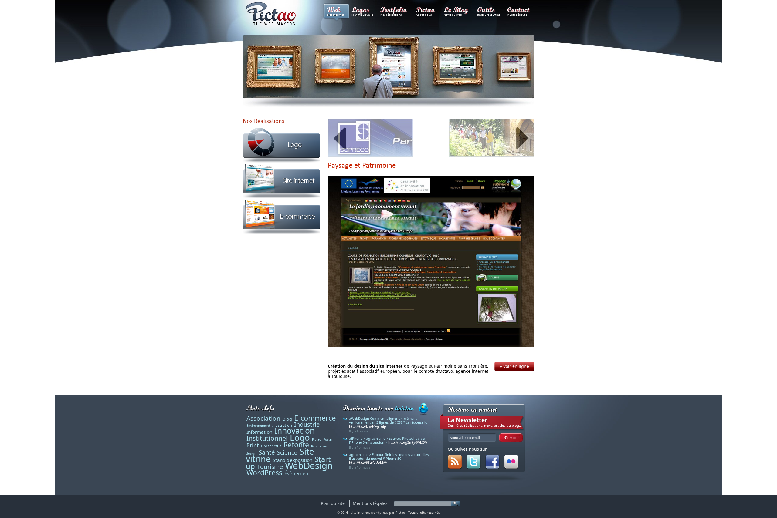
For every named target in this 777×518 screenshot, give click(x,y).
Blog (287, 419)
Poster (328, 439)
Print (252, 445)
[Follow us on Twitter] (423, 409)
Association (263, 418)
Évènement (297, 473)
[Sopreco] (370, 138)
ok (455, 503)
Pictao (426, 11)
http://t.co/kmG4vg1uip (367, 426)
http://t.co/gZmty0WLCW (407, 442)
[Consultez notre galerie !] (511, 467)
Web (335, 11)
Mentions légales (370, 503)
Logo (300, 437)
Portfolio (394, 11)
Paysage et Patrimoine (362, 165)
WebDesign (309, 465)
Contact (519, 11)
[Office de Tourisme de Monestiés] (491, 138)
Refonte (296, 444)
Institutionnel (267, 438)
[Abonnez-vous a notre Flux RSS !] (455, 468)
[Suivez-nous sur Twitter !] (474, 467)
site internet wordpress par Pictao (378, 512)
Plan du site (333, 503)
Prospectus (271, 446)
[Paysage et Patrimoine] (431, 262)
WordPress (264, 472)
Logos (362, 11)
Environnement (258, 425)
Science (287, 452)
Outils (488, 11)
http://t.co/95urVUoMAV (368, 462)
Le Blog (457, 11)
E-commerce (315, 418)
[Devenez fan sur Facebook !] (492, 467)
